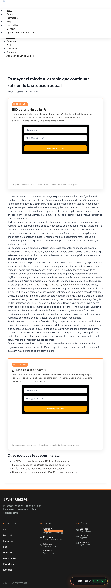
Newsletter (12, 48)
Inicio (5, 529)
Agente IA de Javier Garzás (20, 56)
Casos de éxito (10, 558)
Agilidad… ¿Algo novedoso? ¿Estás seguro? (54, 284)
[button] (55, 63)
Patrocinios (8, 563)
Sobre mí (7, 534)
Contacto (11, 52)
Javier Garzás (17, 92)
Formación (11, 41)
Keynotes (7, 569)
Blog (8, 44)
